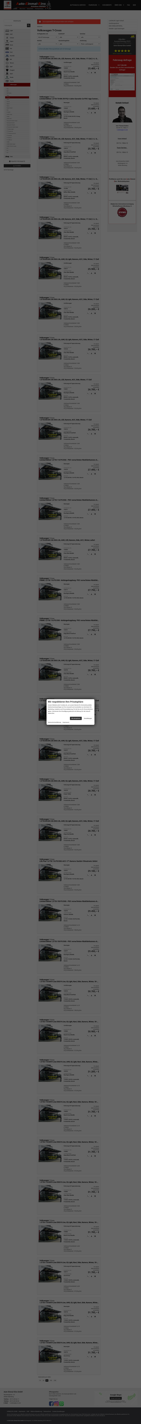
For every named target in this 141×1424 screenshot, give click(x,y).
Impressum (66, 722)
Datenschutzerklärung (54, 722)
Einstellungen (88, 718)
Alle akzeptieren (75, 718)
